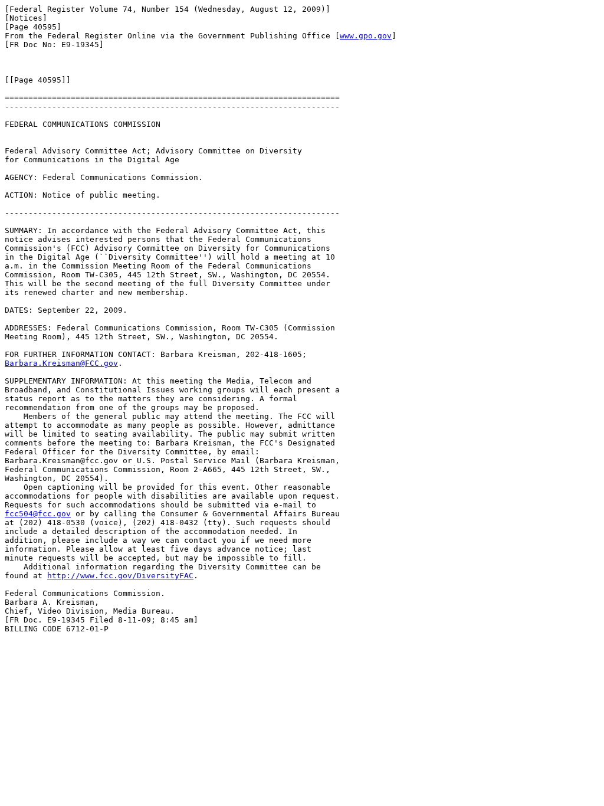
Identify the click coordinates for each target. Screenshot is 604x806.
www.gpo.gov (366, 35)
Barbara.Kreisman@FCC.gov (61, 363)
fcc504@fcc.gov (38, 513)
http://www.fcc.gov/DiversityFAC (120, 575)
